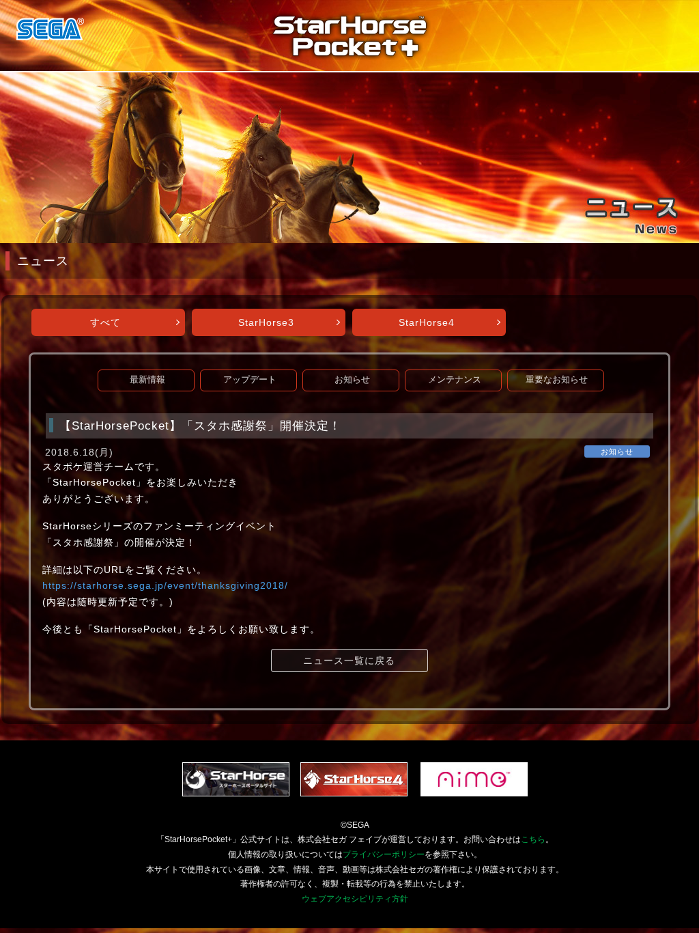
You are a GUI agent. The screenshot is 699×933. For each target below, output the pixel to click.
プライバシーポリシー (384, 854)
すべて (105, 322)
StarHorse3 (266, 322)
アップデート (249, 380)
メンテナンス (454, 380)
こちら (533, 839)
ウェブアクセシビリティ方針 (355, 899)
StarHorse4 (427, 322)
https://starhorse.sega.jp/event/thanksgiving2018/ (165, 585)
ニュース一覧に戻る (349, 660)
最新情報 (147, 380)
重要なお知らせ (557, 380)
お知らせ (352, 380)
